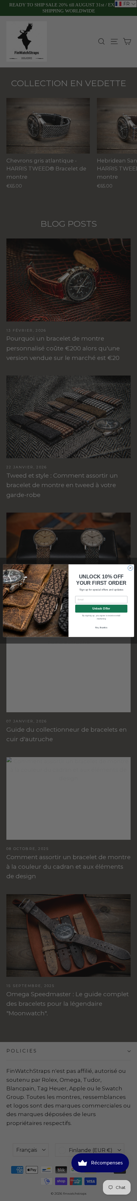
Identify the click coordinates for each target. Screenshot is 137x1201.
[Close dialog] (130, 567)
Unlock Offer (101, 608)
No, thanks (101, 627)
